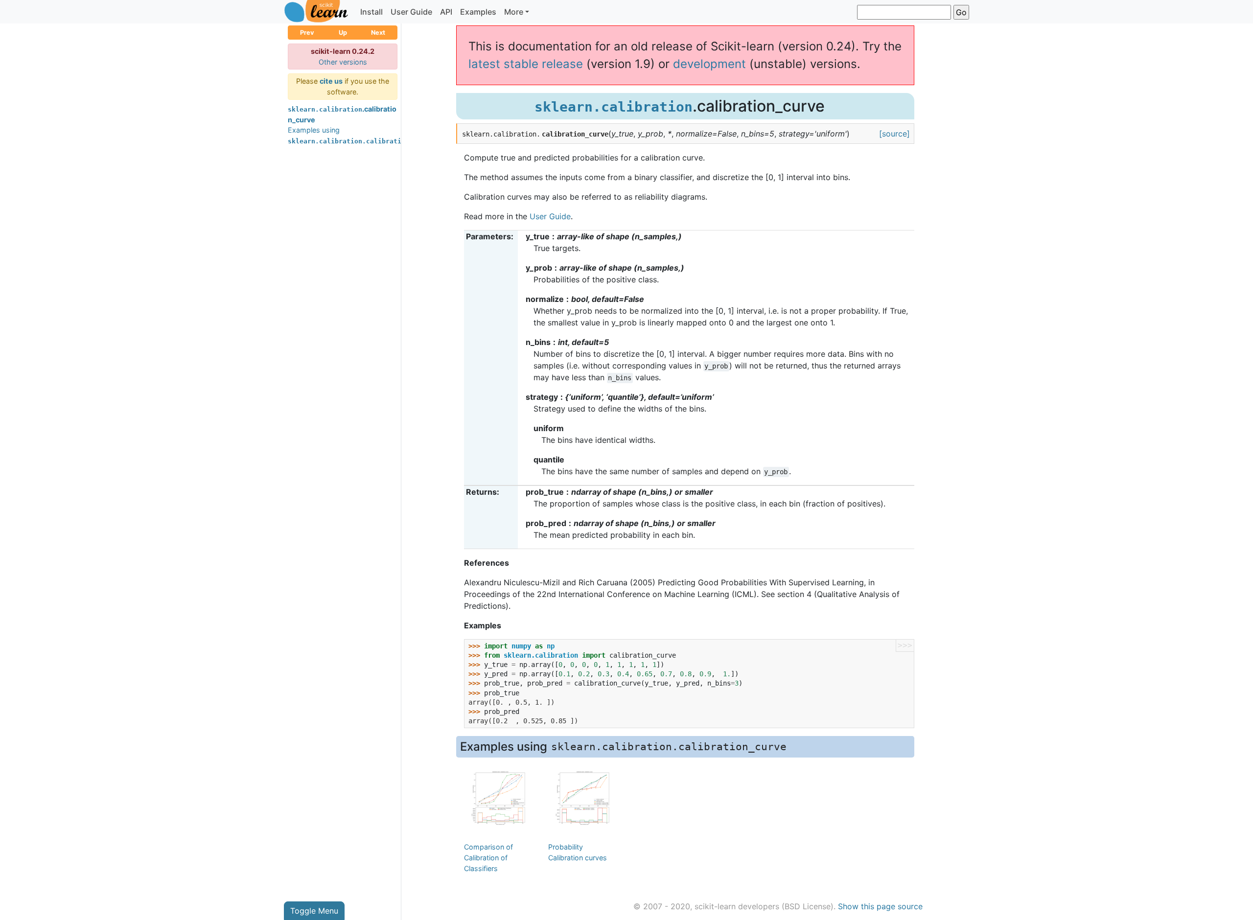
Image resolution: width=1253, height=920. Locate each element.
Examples (478, 12)
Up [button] (343, 32)
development (709, 64)
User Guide (411, 12)
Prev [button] (307, 32)
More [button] (513, 12)
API (446, 12)
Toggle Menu (314, 911)
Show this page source (880, 906)
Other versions (343, 62)
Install (371, 12)
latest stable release (525, 64)
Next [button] (378, 32)
